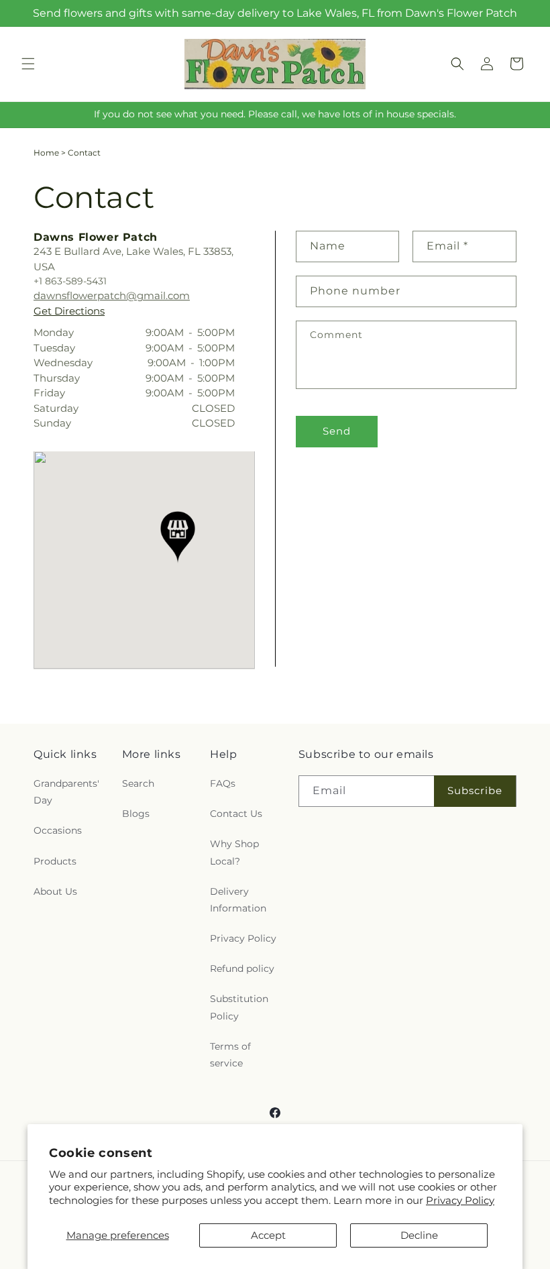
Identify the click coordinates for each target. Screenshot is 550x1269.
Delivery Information (238, 899)
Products (55, 861)
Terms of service (230, 1054)
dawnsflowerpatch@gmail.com (112, 295)
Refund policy (242, 968)
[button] (28, 63)
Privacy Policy (460, 1200)
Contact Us (236, 814)
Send (337, 431)
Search (138, 783)
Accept (268, 1235)
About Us (55, 891)
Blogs (136, 814)
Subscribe (474, 790)
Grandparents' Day (66, 791)
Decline (419, 1235)
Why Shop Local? (234, 852)
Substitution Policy (239, 1007)
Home (46, 153)
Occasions (58, 830)
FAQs (222, 783)
